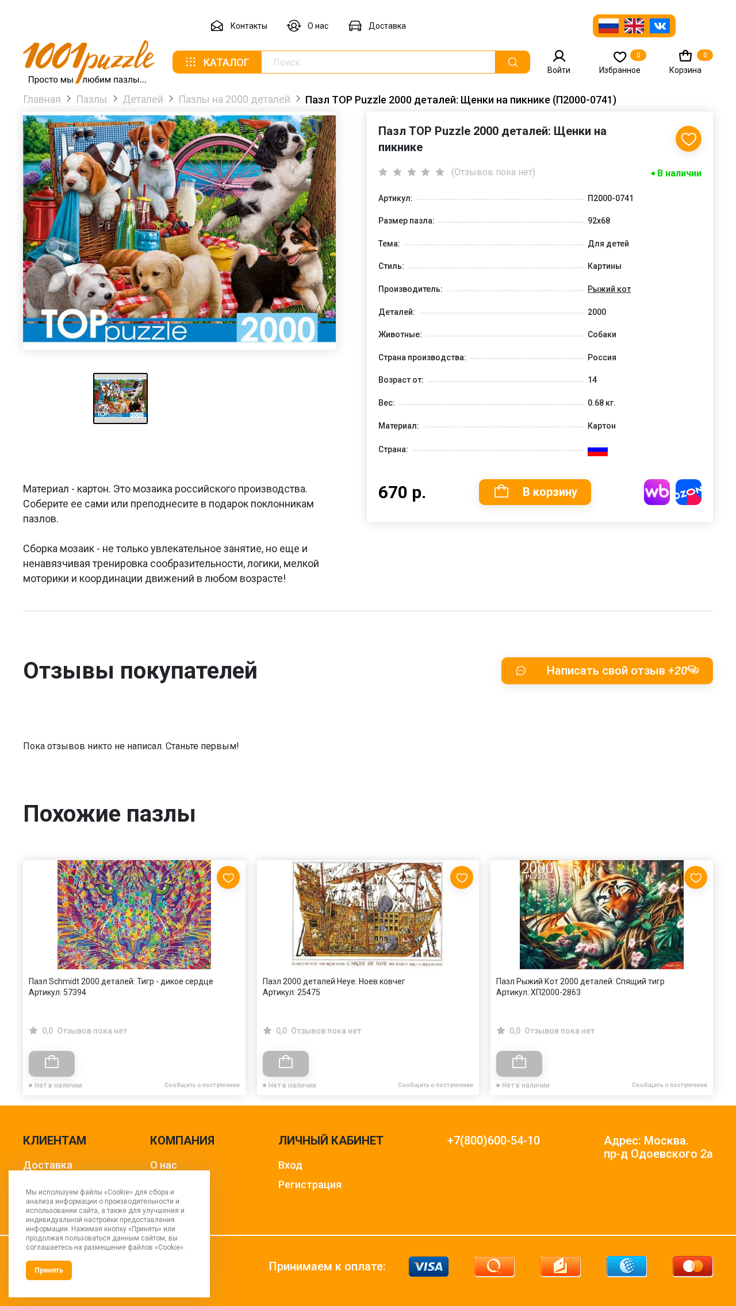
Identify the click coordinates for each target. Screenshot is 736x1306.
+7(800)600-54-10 (493, 1140)
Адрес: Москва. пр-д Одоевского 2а (658, 1147)
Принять (48, 1270)
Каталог (227, 62)
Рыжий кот (609, 289)
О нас (318, 25)
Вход (290, 1165)
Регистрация (310, 1184)
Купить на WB (657, 492)
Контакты (249, 25)
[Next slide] (699, 953)
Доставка (387, 25)
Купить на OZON (689, 492)
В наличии (679, 173)
